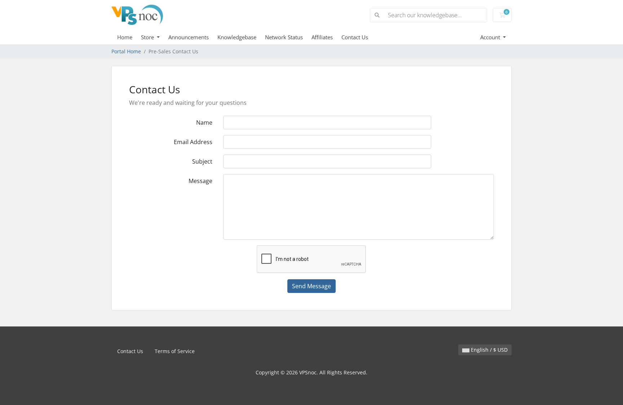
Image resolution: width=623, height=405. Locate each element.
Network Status (284, 37)
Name (204, 122)
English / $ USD (488, 349)
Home (124, 37)
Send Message (311, 286)
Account (491, 37)
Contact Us (354, 37)
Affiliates (322, 37)
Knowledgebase (236, 37)
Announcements (188, 37)
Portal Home (126, 51)
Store (148, 37)
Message (200, 181)
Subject (202, 161)
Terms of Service (175, 351)
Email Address (193, 142)
